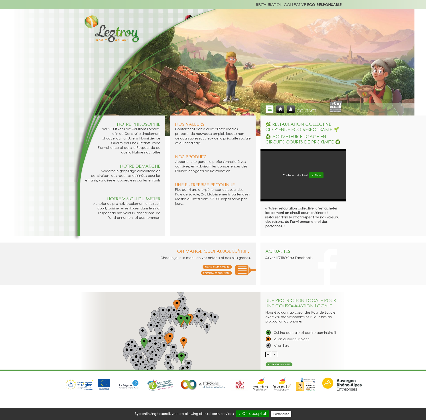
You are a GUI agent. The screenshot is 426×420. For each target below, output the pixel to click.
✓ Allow (316, 175)
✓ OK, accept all (252, 413)
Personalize (281, 414)
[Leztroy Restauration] (111, 32)
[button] (181, 358)
